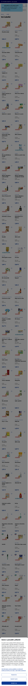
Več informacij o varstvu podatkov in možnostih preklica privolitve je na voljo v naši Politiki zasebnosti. (14, 669)
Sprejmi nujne (14, 679)
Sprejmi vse (14, 683)
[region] (14, 661)
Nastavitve (14, 675)
